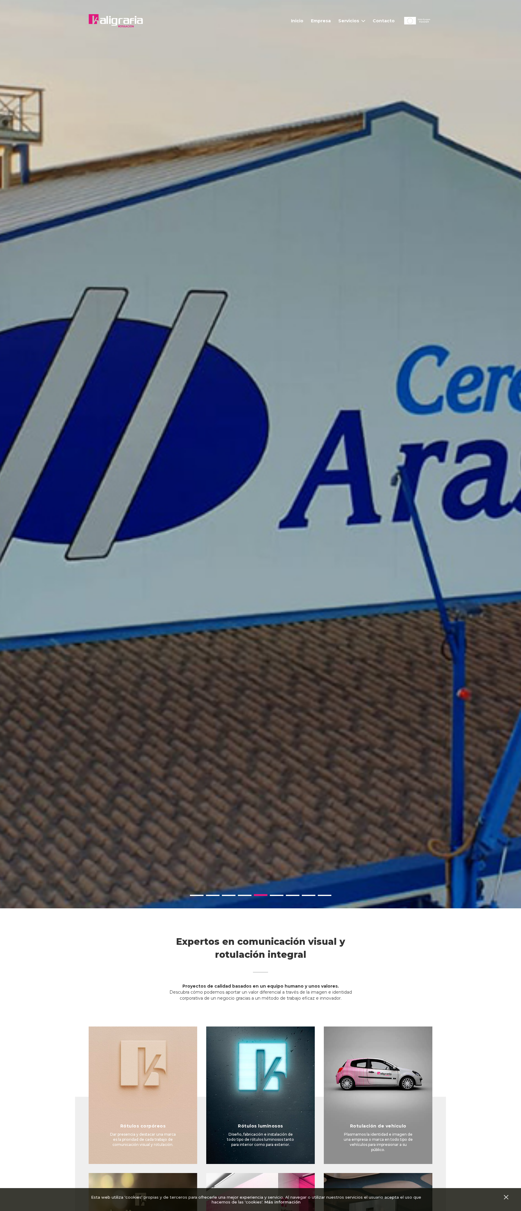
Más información (282, 1202)
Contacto (384, 21)
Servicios (348, 21)
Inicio (297, 21)
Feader (410, 18)
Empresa (321, 21)
